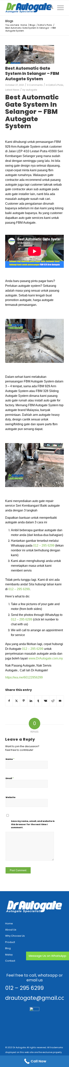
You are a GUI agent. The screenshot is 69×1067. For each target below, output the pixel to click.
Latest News (12, 89)
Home (9, 923)
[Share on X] (16, 701)
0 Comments (35, 85)
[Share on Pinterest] (23, 701)
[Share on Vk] (45, 701)
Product (10, 942)
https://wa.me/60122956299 (24, 677)
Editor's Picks (55, 85)
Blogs (9, 21)
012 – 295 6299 (43, 545)
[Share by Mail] (60, 701)
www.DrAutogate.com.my (46, 658)
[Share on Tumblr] (38, 701)
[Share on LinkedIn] (30, 701)
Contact (10, 961)
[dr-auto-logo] (28, 8)
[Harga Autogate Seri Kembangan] (29, 54)
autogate (31, 89)
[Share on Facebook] (9, 701)
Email (10, 778)
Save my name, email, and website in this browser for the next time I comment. (33, 824)
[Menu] (58, 8)
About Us (10, 929)
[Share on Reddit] (52, 701)
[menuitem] (49, 8)
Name (10, 759)
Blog (8, 948)
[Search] (49, 8)
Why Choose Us (15, 936)
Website (11, 797)
